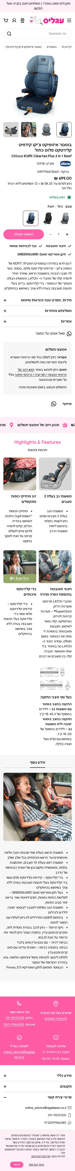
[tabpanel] (37, 873)
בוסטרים (52, 46)
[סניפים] (22, 20)
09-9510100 (15, 1018)
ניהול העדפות (36, 1164)
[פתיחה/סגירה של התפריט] (69, 20)
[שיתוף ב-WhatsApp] (54, 404)
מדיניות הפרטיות (40, 1156)
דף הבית (67, 46)
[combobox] (37, 34)
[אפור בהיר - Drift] (65, 218)
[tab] (37, 764)
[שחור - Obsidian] (48, 218)
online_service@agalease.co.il (45, 1108)
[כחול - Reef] (31, 218)
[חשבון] (14, 20)
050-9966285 (14, 1024)
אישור (16, 1164)
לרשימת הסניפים (56, 1019)
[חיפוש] (9, 33)
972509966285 (55, 1123)
